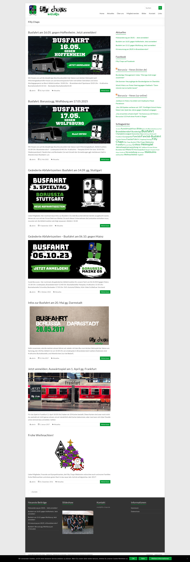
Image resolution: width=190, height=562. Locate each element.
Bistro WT (145, 129)
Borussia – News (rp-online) (132, 95)
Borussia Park (158, 129)
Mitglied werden (133, 13)
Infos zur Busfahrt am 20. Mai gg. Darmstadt (55, 302)
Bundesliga (136, 131)
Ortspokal (153, 149)
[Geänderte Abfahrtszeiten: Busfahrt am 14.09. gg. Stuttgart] (69, 175)
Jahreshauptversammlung (127, 147)
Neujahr (148, 149)
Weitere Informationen (160, 558)
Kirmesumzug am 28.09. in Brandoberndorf (132, 49)
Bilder (144, 13)
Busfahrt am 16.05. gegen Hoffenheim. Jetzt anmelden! (62, 32)
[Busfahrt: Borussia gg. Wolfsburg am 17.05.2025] (69, 106)
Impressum (135, 508)
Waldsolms (150, 151)
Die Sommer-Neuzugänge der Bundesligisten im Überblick (137, 81)
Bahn (134, 129)
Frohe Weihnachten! (41, 435)
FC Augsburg (142, 139)
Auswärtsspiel (127, 128)
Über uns (120, 13)
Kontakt (152, 13)
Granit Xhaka (128, 145)
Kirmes (149, 147)
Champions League (123, 134)
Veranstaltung (131, 152)
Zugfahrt (140, 155)
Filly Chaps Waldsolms (145, 142)
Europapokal (127, 136)
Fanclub (137, 136)
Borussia (151, 129)
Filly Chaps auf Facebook (125, 61)
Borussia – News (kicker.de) (132, 69)
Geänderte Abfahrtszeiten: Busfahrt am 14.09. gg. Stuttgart (65, 170)
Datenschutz (135, 511)
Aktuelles (110, 13)
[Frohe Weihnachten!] (69, 440)
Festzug (149, 139)
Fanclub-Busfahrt (151, 136)
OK (133, 558)
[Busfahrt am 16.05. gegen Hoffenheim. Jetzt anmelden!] (69, 37)
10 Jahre (118, 129)
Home (102, 13)
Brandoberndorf (123, 131)
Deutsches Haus (137, 134)
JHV (139, 147)
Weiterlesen (105, 90)
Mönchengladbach (139, 150)
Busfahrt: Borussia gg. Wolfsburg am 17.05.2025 (58, 101)
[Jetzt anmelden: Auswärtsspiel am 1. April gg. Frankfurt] (69, 374)
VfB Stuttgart (140, 152)
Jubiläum (144, 147)
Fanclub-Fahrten (121, 139)
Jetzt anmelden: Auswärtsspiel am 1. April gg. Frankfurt (62, 369)
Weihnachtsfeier (131, 154)
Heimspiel (147, 144)
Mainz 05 (130, 149)
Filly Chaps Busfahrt (130, 142)
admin (33, 90)
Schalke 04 (122, 152)
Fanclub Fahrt (132, 139)
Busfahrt (148, 131)
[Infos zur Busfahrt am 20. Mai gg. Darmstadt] (69, 307)
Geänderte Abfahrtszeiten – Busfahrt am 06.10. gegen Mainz (65, 236)
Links (160, 13)
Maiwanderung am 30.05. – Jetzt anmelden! (132, 38)
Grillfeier (136, 144)
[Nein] (187, 558)
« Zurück (34, 492)
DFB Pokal (147, 134)
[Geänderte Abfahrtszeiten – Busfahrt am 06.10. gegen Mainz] (69, 241)
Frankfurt (120, 144)
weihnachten (120, 155)
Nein (143, 558)
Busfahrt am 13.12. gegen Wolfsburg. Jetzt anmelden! (136, 45)
